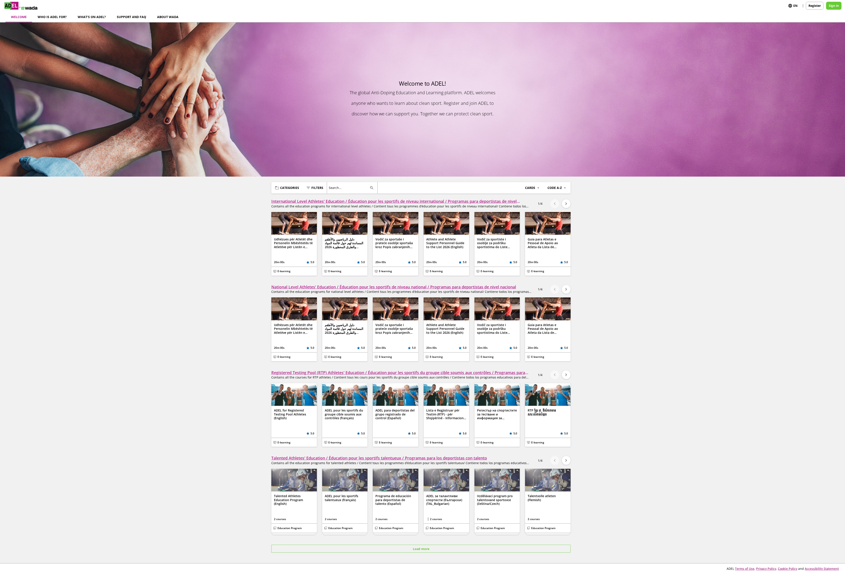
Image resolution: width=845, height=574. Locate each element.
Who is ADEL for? (52, 17)
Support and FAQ (131, 17)
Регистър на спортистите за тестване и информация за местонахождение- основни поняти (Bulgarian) (497, 414)
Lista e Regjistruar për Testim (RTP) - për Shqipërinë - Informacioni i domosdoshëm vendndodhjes (446, 414)
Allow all (474, 94)
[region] (424, 81)
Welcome (19, 17)
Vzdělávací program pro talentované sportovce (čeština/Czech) (495, 500)
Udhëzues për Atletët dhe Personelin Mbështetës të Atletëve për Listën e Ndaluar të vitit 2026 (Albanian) (293, 243)
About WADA (167, 17)
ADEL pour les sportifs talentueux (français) (341, 498)
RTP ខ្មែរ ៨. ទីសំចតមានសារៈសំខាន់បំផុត (542, 412)
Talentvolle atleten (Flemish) (542, 498)
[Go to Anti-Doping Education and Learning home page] (24, 6)
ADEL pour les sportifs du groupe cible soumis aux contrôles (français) (344, 414)
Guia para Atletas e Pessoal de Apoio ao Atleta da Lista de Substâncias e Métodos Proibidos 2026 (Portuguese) (545, 243)
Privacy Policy (766, 569)
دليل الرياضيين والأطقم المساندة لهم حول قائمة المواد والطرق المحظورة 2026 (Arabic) (344, 243)
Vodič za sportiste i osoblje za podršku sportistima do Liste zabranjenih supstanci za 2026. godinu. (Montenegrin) (495, 243)
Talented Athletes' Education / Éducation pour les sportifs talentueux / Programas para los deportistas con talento (379, 458)
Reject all (441, 94)
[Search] (372, 188)
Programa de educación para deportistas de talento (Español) (393, 500)
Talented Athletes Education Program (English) (288, 500)
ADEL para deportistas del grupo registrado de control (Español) (395, 414)
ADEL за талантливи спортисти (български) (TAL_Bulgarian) (444, 500)
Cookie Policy (787, 569)
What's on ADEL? (92, 17)
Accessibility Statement (822, 569)
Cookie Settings (374, 94)
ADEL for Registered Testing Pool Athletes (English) (290, 414)
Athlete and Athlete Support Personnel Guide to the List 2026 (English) (445, 243)
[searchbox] (348, 188)
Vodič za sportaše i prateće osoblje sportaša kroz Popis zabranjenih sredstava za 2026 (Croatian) (394, 243)
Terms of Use (744, 569)
